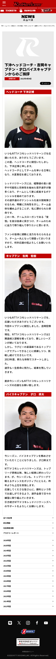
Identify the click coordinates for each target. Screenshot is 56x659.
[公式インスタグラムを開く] (28, 623)
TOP (2, 26)
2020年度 (7, 571)
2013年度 (20, 26)
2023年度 (7, 555)
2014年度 (7, 601)
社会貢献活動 (8, 528)
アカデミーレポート (11, 533)
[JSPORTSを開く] (28, 631)
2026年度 (7, 540)
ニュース (7, 26)
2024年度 (7, 550)
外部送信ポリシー (28, 651)
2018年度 (7, 581)
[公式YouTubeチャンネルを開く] (46, 623)
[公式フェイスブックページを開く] (37, 623)
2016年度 (7, 591)
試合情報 (6, 523)
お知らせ (13, 26)
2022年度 (7, 560)
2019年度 (7, 576)
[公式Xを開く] (19, 623)
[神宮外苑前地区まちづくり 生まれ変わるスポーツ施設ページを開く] (28, 645)
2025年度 (7, 545)
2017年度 (7, 586)
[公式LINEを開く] (10, 623)
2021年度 (7, 566)
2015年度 (7, 596)
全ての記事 (7, 518)
